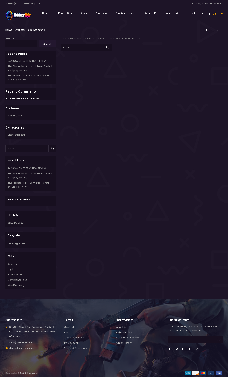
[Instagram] (198, 349)
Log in (11, 269)
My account (71, 342)
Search (9, 38)
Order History (124, 342)
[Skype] (191, 349)
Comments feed (17, 279)
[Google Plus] (185, 349)
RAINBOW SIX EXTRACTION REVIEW (27, 60)
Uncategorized (16, 134)
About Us (121, 327)
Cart (66, 332)
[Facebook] (171, 349)
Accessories (173, 13)
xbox (84, 13)
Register (12, 264)
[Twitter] (178, 349)
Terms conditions (74, 337)
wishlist (9, 3)
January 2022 (15, 115)
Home (45, 13)
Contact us (70, 327)
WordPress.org (16, 285)
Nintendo (101, 13)
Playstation (65, 13)
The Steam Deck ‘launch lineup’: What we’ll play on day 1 (30, 68)
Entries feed (15, 274)
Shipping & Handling (127, 337)
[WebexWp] (18, 15)
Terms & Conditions (75, 348)
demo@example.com (22, 348)
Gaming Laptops (125, 13)
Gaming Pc (150, 13)
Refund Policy (124, 332)
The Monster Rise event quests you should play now (28, 77)
